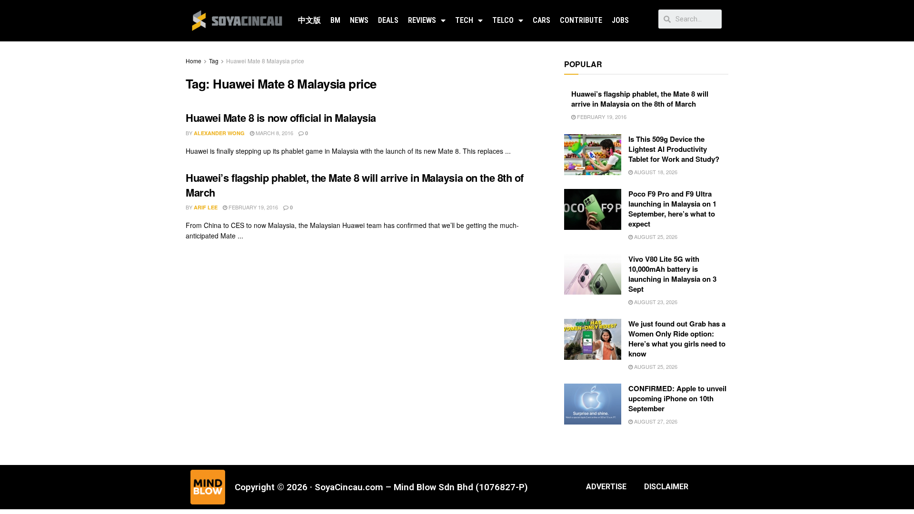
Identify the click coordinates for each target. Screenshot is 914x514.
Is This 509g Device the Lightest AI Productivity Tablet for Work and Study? (673, 149)
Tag (214, 61)
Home (193, 61)
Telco (503, 20)
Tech (464, 20)
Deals (388, 20)
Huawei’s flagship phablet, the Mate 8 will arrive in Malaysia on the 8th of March (355, 185)
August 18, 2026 (655, 172)
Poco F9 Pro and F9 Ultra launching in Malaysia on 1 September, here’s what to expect (672, 208)
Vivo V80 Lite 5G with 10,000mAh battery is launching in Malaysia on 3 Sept (672, 274)
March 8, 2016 (273, 133)
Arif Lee (206, 207)
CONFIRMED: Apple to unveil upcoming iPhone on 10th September (677, 398)
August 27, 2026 (655, 421)
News (359, 20)
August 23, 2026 (655, 302)
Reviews (422, 20)
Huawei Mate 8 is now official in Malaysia (281, 117)
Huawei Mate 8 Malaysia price (265, 61)
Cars (541, 20)
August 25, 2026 (655, 236)
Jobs (620, 20)
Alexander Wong (219, 133)
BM (335, 20)
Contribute (581, 20)
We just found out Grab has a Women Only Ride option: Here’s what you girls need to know (676, 338)
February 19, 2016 (252, 207)
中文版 (309, 20)
